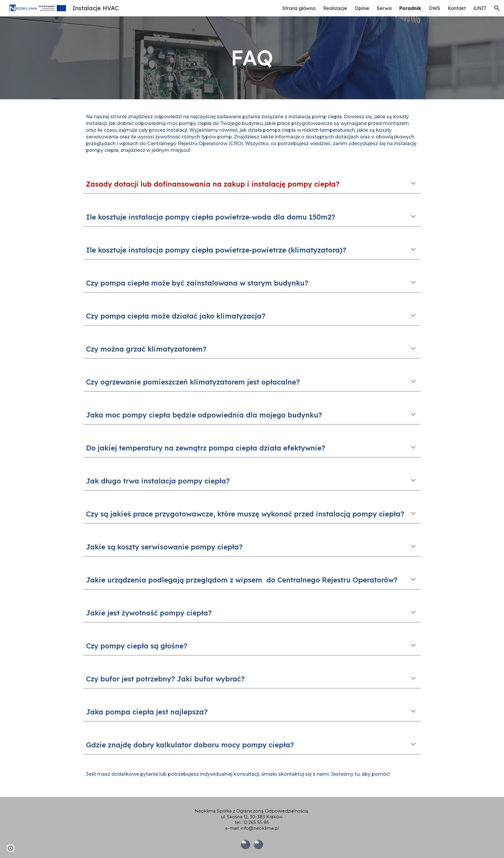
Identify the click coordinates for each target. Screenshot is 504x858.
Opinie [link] (362, 8)
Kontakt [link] (457, 8)
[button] (497, 8)
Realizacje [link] (335, 8)
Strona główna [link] (299, 8)
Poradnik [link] (410, 8)
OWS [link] (434, 8)
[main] (252, 57)
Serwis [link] (384, 8)
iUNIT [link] (480, 8)
